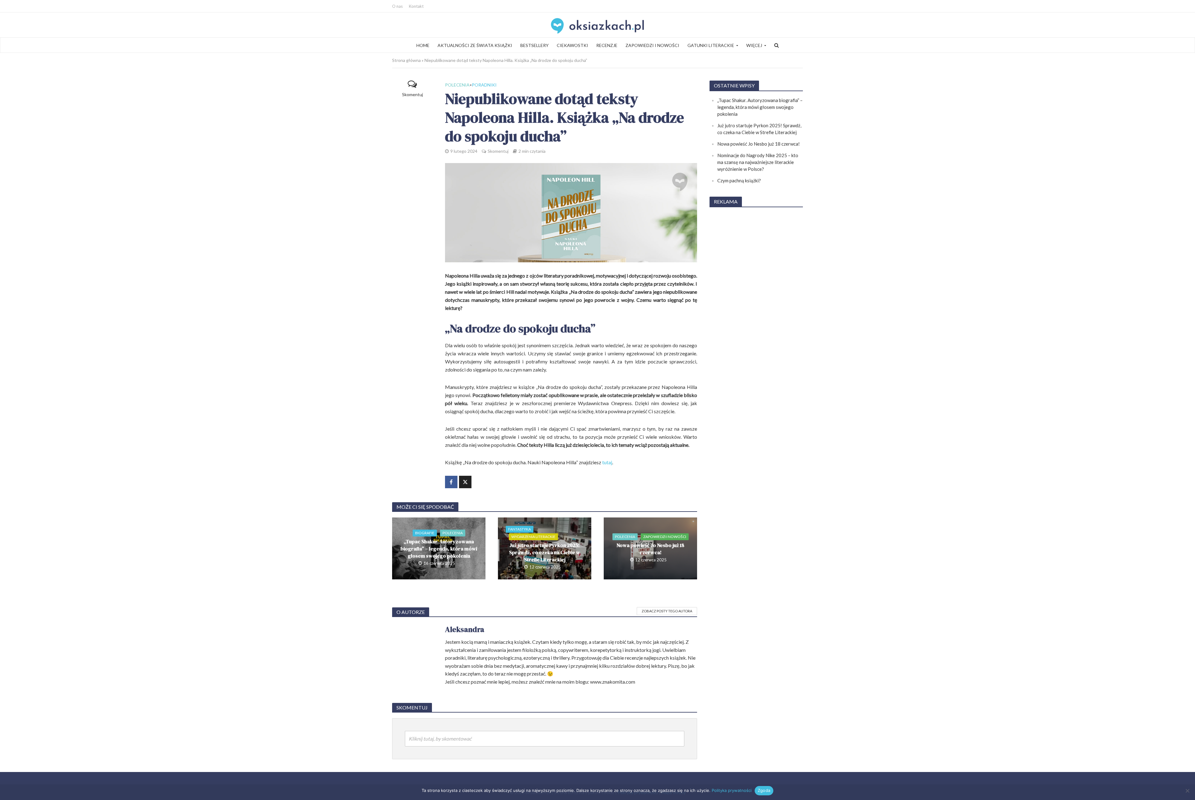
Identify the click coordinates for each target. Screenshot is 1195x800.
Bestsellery (534, 45)
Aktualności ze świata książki (475, 45)
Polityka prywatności (732, 790)
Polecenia (457, 84)
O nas (397, 6)
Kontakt (416, 6)
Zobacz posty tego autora (667, 611)
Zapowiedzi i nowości (652, 45)
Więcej (754, 45)
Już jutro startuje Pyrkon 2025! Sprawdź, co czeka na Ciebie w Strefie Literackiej (544, 552)
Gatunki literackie (710, 45)
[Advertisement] (756, 306)
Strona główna (406, 60)
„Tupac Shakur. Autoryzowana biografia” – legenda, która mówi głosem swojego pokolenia (439, 548)
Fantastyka (519, 529)
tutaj (607, 462)
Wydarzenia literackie (533, 536)
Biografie (424, 533)
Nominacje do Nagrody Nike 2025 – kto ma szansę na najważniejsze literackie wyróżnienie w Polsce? (757, 162)
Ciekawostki (572, 45)
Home (422, 45)
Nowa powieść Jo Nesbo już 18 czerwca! (650, 549)
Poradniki (484, 84)
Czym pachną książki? (739, 180)
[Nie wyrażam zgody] (1187, 791)
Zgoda (764, 790)
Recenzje (606, 45)
